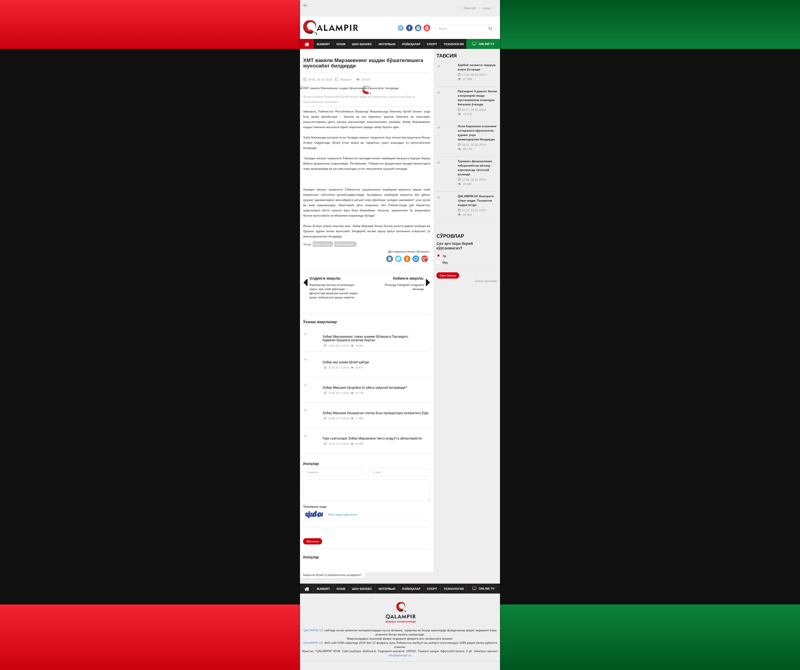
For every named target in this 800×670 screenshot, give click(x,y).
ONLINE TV (486, 44)
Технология (454, 44)
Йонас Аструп (322, 244)
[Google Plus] (424, 257)
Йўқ (445, 262)
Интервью (387, 44)
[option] (366, 88)
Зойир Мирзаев (344, 244)
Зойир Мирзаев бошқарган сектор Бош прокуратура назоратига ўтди (375, 412)
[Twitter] (398, 257)
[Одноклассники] (406, 257)
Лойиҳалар (411, 44)
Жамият (323, 44)
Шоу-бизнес (362, 44)
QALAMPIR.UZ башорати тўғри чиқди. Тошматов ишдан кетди (476, 200)
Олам (340, 44)
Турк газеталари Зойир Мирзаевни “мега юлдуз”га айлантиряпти (372, 438)
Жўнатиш (312, 541)
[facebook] (400, 28)
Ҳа (444, 256)
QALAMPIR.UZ (313, 630)
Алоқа (486, 8)
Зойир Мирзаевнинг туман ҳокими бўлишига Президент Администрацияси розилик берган (365, 338)
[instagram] (418, 28)
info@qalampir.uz (400, 655)
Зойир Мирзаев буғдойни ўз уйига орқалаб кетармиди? (364, 387)
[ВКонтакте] (389, 257)
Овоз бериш (448, 275)
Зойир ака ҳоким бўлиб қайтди (345, 362)
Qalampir (470, 8)
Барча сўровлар (486, 281)
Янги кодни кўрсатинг (342, 514)
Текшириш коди (314, 506)
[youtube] (427, 28)
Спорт (432, 44)
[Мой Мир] (415, 257)
